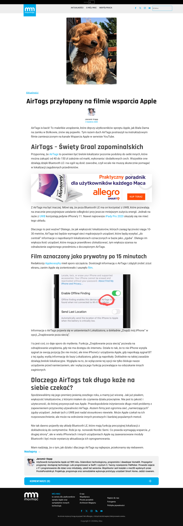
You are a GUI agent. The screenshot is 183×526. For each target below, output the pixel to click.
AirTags (53, 154)
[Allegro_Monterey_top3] (91, 201)
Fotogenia (111, 502)
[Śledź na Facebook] (135, 8)
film (90, 267)
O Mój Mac (91, 8)
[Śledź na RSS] (96, 511)
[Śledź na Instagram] (145, 8)
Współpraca (105, 8)
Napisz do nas (113, 498)
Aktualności (77, 8)
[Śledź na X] (140, 8)
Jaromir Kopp (91, 119)
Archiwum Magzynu (88, 503)
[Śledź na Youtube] (149, 8)
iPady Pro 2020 (114, 216)
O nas (82, 494)
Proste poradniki (86, 500)
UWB (42, 216)
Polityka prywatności (116, 505)
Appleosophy (53, 263)
